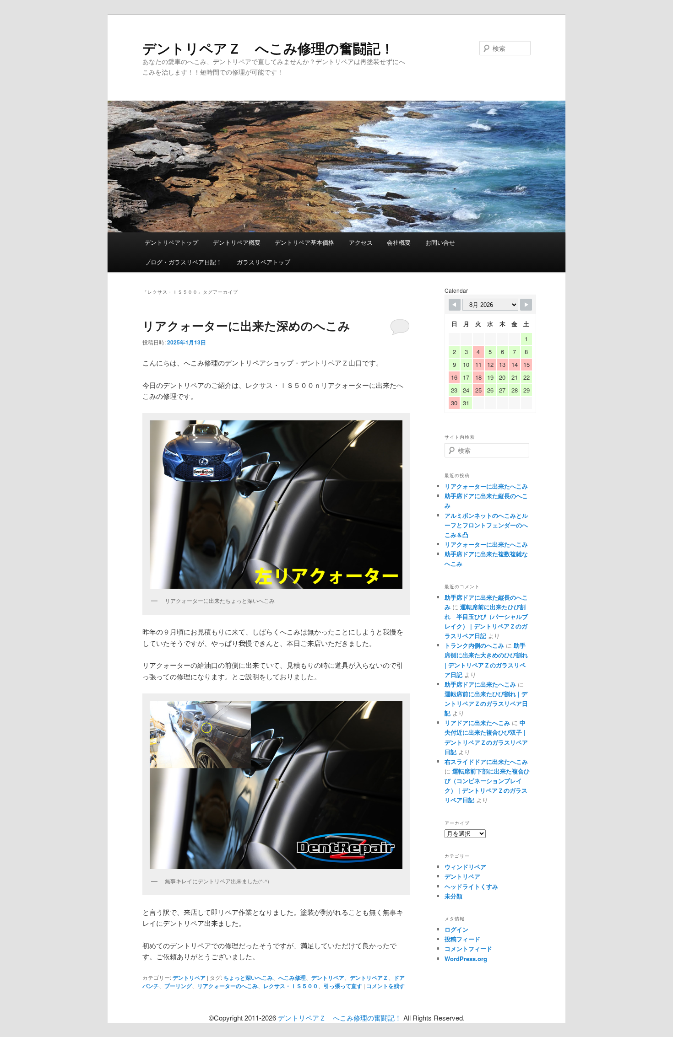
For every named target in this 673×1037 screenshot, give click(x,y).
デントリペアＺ (369, 977)
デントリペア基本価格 (304, 242)
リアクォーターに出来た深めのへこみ (246, 325)
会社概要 (399, 242)
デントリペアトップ (171, 242)
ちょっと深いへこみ (248, 977)
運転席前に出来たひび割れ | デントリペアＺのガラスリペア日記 (486, 703)
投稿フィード (462, 939)
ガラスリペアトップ (263, 262)
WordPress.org (466, 958)
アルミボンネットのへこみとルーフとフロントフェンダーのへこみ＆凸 (486, 525)
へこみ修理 (292, 977)
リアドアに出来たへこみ (477, 722)
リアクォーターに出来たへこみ (486, 486)
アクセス (361, 242)
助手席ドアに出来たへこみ (480, 684)
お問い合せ (440, 242)
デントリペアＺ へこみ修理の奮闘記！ (268, 48)
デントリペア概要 (237, 242)
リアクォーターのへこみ (227, 986)
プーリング (178, 986)
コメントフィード (468, 948)
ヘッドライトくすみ (471, 886)
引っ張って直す (343, 986)
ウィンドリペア (465, 866)
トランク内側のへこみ (474, 645)
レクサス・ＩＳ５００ (290, 986)
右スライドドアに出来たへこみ (486, 761)
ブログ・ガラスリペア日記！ (183, 262)
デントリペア (189, 977)
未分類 (453, 896)
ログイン (456, 929)
